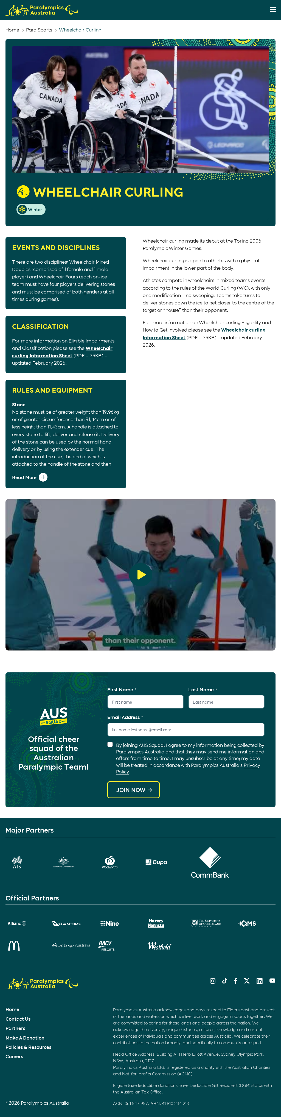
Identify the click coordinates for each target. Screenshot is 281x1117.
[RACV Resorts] (117, 946)
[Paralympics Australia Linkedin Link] (260, 982)
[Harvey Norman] (164, 923)
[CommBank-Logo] (210, 862)
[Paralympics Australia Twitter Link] (247, 981)
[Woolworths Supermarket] (117, 862)
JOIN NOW (130, 790)
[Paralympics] (41, 13)
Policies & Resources (28, 1047)
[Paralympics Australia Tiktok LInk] (224, 981)
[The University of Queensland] (210, 924)
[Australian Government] (71, 862)
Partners (15, 1028)
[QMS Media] (256, 923)
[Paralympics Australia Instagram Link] (212, 981)
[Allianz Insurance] (24, 923)
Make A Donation (24, 1037)
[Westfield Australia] (164, 946)
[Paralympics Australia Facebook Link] (235, 981)
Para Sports (39, 29)
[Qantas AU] (71, 923)
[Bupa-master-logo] (164, 862)
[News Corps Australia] (71, 946)
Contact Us (17, 1018)
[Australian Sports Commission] (24, 862)
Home (12, 29)
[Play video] (140, 574)
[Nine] (117, 923)
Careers (14, 1056)
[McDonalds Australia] (24, 946)
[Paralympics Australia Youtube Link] (272, 981)
